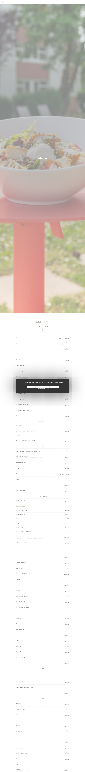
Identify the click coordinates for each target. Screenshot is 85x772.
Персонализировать (54, 386)
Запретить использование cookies (43, 386)
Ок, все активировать (31, 386)
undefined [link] (42, 390)
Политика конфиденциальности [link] (43, 388)
